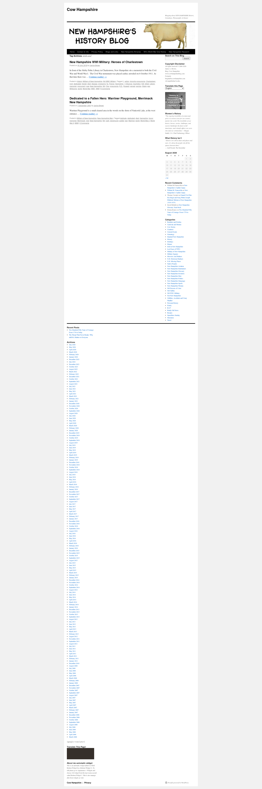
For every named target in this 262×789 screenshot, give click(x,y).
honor (151, 118)
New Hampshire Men (105, 118)
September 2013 (74, 617)
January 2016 (73, 548)
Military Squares (172, 254)
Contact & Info (83, 51)
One (107, 86)
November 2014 (74, 582)
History (79, 81)
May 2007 (72, 702)
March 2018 (73, 484)
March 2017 (73, 514)
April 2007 (72, 705)
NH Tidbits (171, 291)
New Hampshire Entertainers (176, 268)
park (107, 120)
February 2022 (74, 374)
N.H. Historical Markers (175, 259)
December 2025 (74, 359)
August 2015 (73, 560)
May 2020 (72, 420)
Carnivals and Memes (174, 224)
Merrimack (81, 120)
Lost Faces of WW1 (173, 249)
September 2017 (74, 499)
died (89, 84)
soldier (121, 120)
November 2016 (74, 523)
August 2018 (73, 472)
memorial (73, 86)
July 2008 (72, 668)
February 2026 (74, 354)
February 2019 (74, 457)
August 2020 (73, 413)
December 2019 (74, 433)
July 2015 (72, 563)
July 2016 (72, 533)
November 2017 (74, 494)
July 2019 (72, 445)
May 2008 (72, 673)
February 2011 (74, 658)
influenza (128, 84)
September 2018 (74, 470)
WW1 (93, 88)
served (132, 86)
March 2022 (73, 371)
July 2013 (72, 622)
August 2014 (73, 590)
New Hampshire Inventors (175, 273)
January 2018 (73, 489)
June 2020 (72, 418)
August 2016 (73, 531)
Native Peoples (172, 264)
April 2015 (72, 570)
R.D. (121, 86)
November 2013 (74, 612)
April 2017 (72, 511)
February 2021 (74, 398)
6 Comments (105, 88)
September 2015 (74, 558)
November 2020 (74, 406)
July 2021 (72, 386)
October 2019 (73, 438)
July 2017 (72, 504)
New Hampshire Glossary (175, 271)
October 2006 (73, 720)
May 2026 (72, 347)
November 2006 (74, 717)
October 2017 (73, 496)
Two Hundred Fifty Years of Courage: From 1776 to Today (179, 212)
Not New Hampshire (174, 295)
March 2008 (73, 678)
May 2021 (72, 391)
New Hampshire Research (179, 51)
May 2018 (72, 479)
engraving (102, 84)
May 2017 (72, 509)
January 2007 (73, 712)
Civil (71, 84)
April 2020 (72, 423)
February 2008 (74, 680)
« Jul (166, 178)
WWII (76, 123)
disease (94, 84)
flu (107, 84)
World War (86, 88)
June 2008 (72, 671)
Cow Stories (171, 227)
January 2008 (73, 683)
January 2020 (73, 430)
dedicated (77, 84)
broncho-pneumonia (137, 81)
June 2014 (72, 595)
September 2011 (74, 641)
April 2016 (72, 541)
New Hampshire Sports (175, 283)
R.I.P (169, 308)
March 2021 (73, 396)
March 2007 (73, 707)
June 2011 (72, 648)
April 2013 (72, 629)
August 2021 (73, 384)
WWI (97, 88)
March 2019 (73, 455)
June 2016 (72, 536)
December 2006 (74, 715)
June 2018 (72, 477)
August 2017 (73, 501)
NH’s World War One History (155, 51)
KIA (143, 84)
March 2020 (73, 425)
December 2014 (74, 580)
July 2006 (72, 727)
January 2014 (73, 607)
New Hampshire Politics (175, 278)
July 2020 (72, 416)
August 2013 (73, 619)
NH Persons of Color (174, 288)
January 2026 (73, 357)
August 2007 (73, 695)
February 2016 (74, 546)
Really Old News (172, 310)
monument (81, 86)
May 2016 (72, 538)
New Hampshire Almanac (131, 51)
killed (147, 84)
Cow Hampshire (82, 9)
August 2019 (73, 443)
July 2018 (72, 474)
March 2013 (73, 631)
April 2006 (72, 734)
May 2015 (72, 568)
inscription (137, 84)
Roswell (126, 86)
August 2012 (73, 636)
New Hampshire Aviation (175, 266)
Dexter (84, 84)
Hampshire (119, 84)
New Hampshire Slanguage (176, 281)
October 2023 (73, 367)
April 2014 (72, 599)
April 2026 (72, 349)
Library (152, 84)
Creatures (170, 229)
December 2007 (74, 685)
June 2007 (72, 700)
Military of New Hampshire (92, 81)
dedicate (123, 118)
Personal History (172, 303)
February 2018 (74, 487)
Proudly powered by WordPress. (178, 783)
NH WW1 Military (109, 81)
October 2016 (73, 526)
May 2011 (72, 651)
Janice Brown (95, 65)
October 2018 (73, 467)
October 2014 (73, 585)
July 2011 (72, 646)
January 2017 (73, 519)
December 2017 (74, 492)
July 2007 (72, 698)
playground (114, 120)
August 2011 (73, 644)
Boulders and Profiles (174, 222)
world (80, 88)
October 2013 (73, 614)
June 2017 (72, 506)
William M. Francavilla (174, 190)
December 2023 (74, 364)
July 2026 (72, 344)
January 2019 (73, 460)
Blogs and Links (112, 51)
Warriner (131, 120)
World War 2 (145, 120)
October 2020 (73, 408)
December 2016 (74, 521)
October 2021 (73, 379)
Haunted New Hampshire (175, 237)
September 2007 (74, 693)
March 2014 (73, 602)
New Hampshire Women (175, 286)
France (111, 84)
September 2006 (74, 722)
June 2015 (72, 565)
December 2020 (74, 403)
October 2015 (73, 555)
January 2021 (73, 401)
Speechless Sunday (173, 315)
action (127, 81)
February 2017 (74, 516)
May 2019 (72, 450)
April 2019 (72, 452)
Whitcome (73, 88)
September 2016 (74, 528)
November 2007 (74, 688)
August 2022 (73, 369)
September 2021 (74, 381)
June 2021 (72, 389)
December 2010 (74, 663)
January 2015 (73, 577)
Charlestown (150, 81)
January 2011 (73, 661)
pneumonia (114, 86)
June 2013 (72, 624)
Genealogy (170, 234)
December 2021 (74, 376)
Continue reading (98, 76)
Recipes (169, 313)
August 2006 (73, 724)
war (148, 86)
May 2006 (72, 732)
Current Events (172, 232)
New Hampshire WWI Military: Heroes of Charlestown (106, 62)
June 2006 (72, 729)
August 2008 (73, 666)
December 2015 (74, 550)
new (87, 86)
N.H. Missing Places (174, 261)
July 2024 (72, 362)
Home (72, 51)
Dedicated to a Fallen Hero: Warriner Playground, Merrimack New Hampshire (111, 100)
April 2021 (72, 394)
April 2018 (72, 482)
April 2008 (72, 675)
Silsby (144, 86)
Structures (170, 318)
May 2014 (72, 597)
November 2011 (74, 639)
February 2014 (74, 604)
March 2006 (73, 737)
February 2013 (74, 634)
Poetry (169, 305)
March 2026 (73, 352)
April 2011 (72, 653)
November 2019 (74, 435)
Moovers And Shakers (174, 256)
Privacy (87, 782)
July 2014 (72, 592)
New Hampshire (96, 86)
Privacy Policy (97, 51)
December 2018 (74, 462)
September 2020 (74, 411)
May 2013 (72, 626)
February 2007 (74, 710)
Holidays (170, 242)
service (138, 86)
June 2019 (72, 447)
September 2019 (74, 440)
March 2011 (73, 656)
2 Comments (84, 123)
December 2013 (74, 609)
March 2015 (73, 572)
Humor (169, 244)
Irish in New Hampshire (175, 246)
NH (104, 86)
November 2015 (74, 553)
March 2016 (73, 543)
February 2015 (74, 575)
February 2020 (74, 428)
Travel (169, 320)
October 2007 (73, 690)
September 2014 (74, 587)
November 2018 (74, 465)
